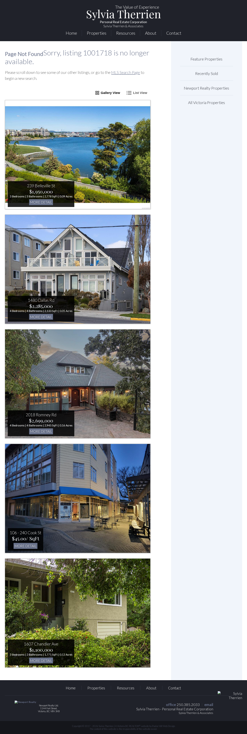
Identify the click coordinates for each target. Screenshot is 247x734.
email (208, 704)
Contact (173, 33)
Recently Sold (206, 73)
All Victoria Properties (206, 102)
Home (71, 33)
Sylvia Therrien (123, 19)
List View (140, 93)
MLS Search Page (125, 72)
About (150, 33)
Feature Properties (206, 59)
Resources (125, 33)
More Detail (41, 202)
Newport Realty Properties (206, 88)
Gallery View (110, 93)
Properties (96, 33)
